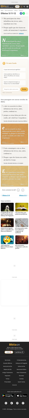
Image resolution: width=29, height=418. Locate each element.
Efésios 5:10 (6, 195)
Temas (7, 379)
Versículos (7, 360)
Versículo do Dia (7, 366)
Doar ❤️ (9, 352)
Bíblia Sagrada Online (7, 7)
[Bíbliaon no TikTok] (11, 403)
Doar (17, 6)
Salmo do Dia (21, 366)
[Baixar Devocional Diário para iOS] (22, 396)
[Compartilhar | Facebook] (21, 13)
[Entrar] (21, 6)
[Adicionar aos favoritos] (27, 13)
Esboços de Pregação (21, 363)
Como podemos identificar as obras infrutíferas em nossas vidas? (12, 75)
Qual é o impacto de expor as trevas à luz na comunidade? (12, 82)
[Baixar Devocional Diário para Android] (7, 396)
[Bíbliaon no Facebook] (23, 403)
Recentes (21, 375)
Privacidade (7, 382)
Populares (7, 375)
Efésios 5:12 (23, 195)
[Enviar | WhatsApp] (23, 13)
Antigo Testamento (7, 372)
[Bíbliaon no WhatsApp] (6, 403)
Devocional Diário (21, 369)
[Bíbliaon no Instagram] (17, 403)
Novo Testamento (21, 372)
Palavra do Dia (7, 369)
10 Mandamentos (21, 360)
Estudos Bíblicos (7, 363)
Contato (21, 379)
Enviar (24, 89)
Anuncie (14, 385)
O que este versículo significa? (12, 69)
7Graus (10, 409)
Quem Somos (21, 382)
